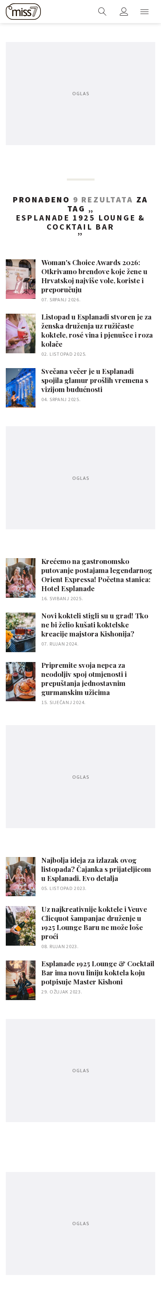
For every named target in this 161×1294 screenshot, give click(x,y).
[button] (144, 11)
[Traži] (102, 11)
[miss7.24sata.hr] (23, 11)
